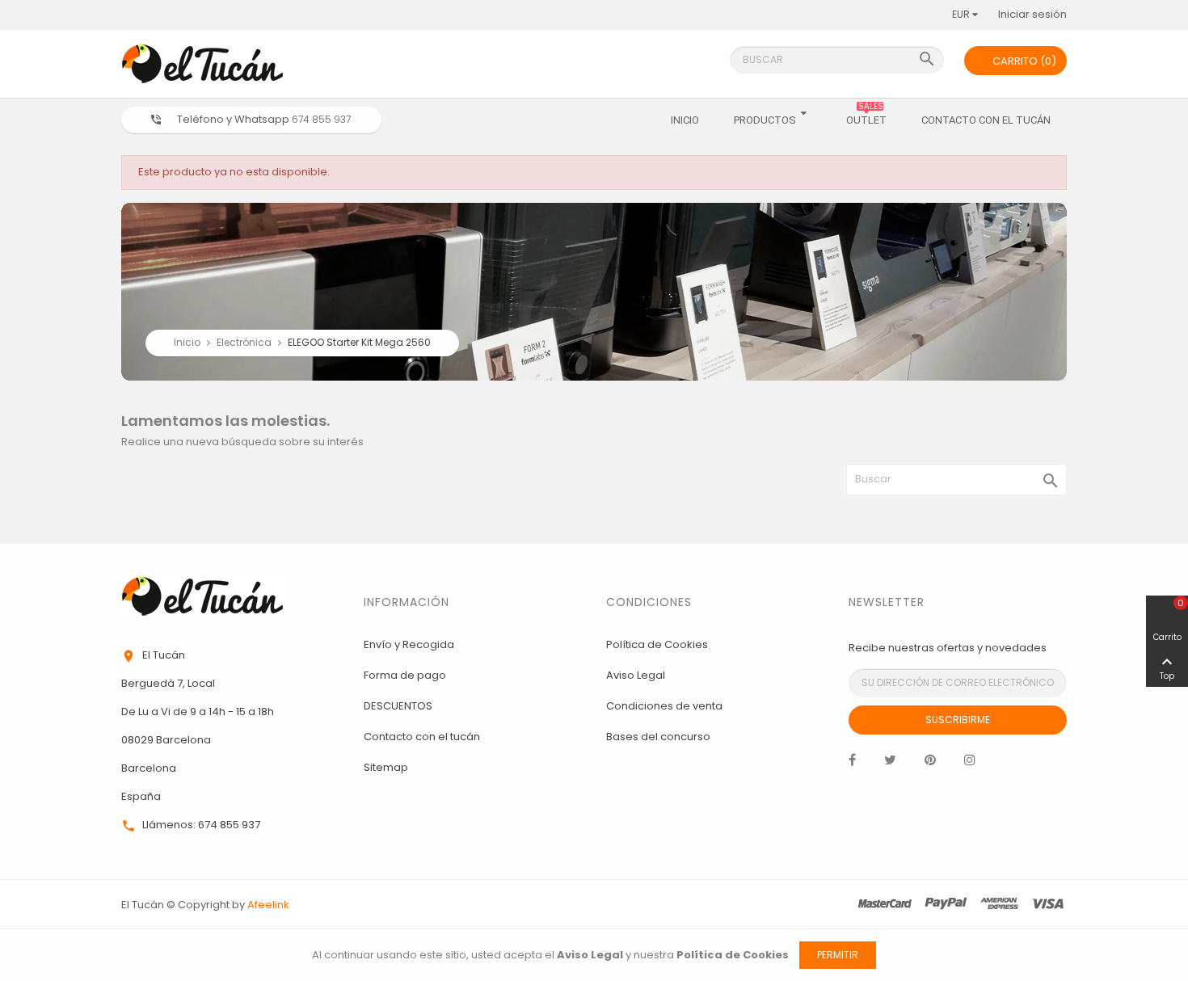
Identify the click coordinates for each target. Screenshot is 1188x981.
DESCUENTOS (398, 706)
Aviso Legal (635, 675)
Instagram (969, 764)
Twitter (890, 764)
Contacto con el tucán (422, 736)
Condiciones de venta (664, 706)
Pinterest (930, 764)
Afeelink (268, 904)
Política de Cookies (657, 644)
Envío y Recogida (409, 644)
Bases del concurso (658, 736)
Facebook (852, 764)
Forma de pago (405, 675)
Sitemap (386, 767)
